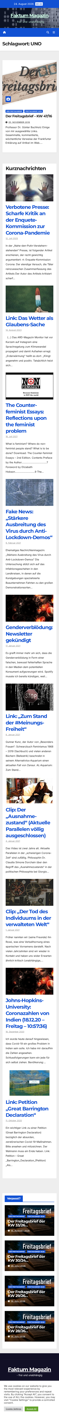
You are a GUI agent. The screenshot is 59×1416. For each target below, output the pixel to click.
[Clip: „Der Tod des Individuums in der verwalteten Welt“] (29, 903)
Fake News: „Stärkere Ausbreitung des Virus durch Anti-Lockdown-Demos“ (29, 524)
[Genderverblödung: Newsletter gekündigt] (29, 619)
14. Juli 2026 (18, 1336)
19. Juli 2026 (18, 1301)
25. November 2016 (19, 122)
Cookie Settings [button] (13, 1409)
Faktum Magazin (29, 15)
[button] (48, 32)
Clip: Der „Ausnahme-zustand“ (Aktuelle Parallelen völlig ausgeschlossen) (28, 823)
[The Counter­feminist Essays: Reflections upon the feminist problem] (29, 397)
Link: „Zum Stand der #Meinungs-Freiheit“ (26, 722)
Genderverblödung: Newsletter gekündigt (29, 633)
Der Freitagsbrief (14, 111)
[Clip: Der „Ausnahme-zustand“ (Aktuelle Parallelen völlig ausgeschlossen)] (29, 801)
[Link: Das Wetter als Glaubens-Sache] (29, 310)
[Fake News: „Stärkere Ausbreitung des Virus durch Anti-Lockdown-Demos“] (29, 503)
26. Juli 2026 (18, 1266)
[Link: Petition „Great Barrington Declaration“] (29, 1094)
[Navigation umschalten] (54, 32)
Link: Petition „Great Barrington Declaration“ (27, 1108)
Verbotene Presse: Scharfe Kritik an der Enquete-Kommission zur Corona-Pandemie (28, 220)
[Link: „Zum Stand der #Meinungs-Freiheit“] (29, 708)
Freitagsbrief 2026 (36, 1216)
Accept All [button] (31, 1409)
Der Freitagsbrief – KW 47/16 (29, 116)
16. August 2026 (20, 1230)
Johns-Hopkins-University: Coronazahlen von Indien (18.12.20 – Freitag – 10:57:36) (27, 1013)
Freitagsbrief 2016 (33, 111)
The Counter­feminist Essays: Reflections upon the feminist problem (26, 418)
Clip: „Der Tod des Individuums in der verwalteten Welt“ (28, 917)
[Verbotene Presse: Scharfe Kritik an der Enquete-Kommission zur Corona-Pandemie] (29, 199)
